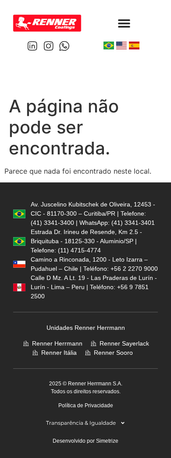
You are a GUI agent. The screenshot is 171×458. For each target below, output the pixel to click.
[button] (124, 23)
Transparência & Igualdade (81, 423)
